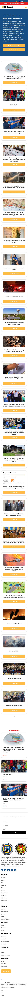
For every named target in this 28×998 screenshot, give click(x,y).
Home (4, 15)
